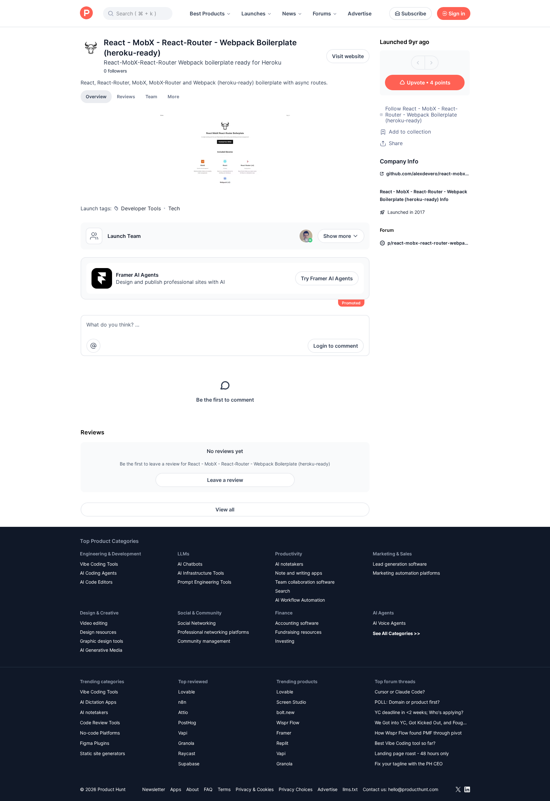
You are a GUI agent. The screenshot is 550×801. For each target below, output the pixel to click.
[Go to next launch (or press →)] (431, 62)
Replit (282, 743)
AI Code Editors (96, 582)
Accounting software (297, 623)
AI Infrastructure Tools (201, 573)
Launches (253, 13)
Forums (322, 13)
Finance (283, 612)
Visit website (348, 56)
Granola (186, 743)
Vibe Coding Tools (99, 564)
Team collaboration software (305, 582)
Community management (204, 641)
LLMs (183, 553)
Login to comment (335, 346)
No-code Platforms (100, 733)
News (289, 13)
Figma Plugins (94, 743)
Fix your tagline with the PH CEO (409, 763)
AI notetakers (289, 564)
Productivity (288, 553)
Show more (337, 236)
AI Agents (383, 612)
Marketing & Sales (392, 553)
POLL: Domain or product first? (407, 702)
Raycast (186, 753)
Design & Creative (99, 612)
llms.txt (350, 789)
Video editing (94, 623)
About (192, 789)
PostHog (187, 722)
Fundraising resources (298, 632)
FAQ (208, 789)
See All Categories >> (396, 633)
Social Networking (197, 623)
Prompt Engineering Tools (204, 582)
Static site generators (102, 753)
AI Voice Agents (389, 623)
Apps (175, 789)
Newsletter (153, 789)
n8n (182, 702)
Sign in (457, 13)
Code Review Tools (100, 722)
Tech (174, 208)
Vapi (182, 733)
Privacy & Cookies (255, 789)
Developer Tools (141, 208)
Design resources (98, 632)
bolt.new (285, 712)
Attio (183, 712)
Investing (284, 641)
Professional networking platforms (213, 632)
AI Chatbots (190, 564)
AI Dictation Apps (98, 702)
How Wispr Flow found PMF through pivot (418, 733)
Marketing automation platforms (406, 573)
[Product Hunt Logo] (86, 13)
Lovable (186, 691)
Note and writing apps (298, 573)
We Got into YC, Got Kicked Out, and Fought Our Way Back (421, 723)
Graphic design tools (101, 641)
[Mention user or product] (93, 346)
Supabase (188, 763)
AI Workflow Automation (300, 600)
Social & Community (200, 612)
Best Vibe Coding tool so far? (405, 743)
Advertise (359, 13)
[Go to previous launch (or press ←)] (418, 62)
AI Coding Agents (98, 573)
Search (282, 591)
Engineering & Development (110, 553)
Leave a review (225, 480)
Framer (283, 733)
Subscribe (413, 13)
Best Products (207, 13)
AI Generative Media (101, 650)
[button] (173, 96)
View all (224, 509)
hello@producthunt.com (413, 789)
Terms (224, 789)
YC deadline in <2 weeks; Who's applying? (419, 712)
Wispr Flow (287, 722)
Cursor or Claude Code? (400, 691)
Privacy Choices (295, 789)
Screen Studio (291, 702)
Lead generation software (400, 564)
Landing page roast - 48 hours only (412, 753)
